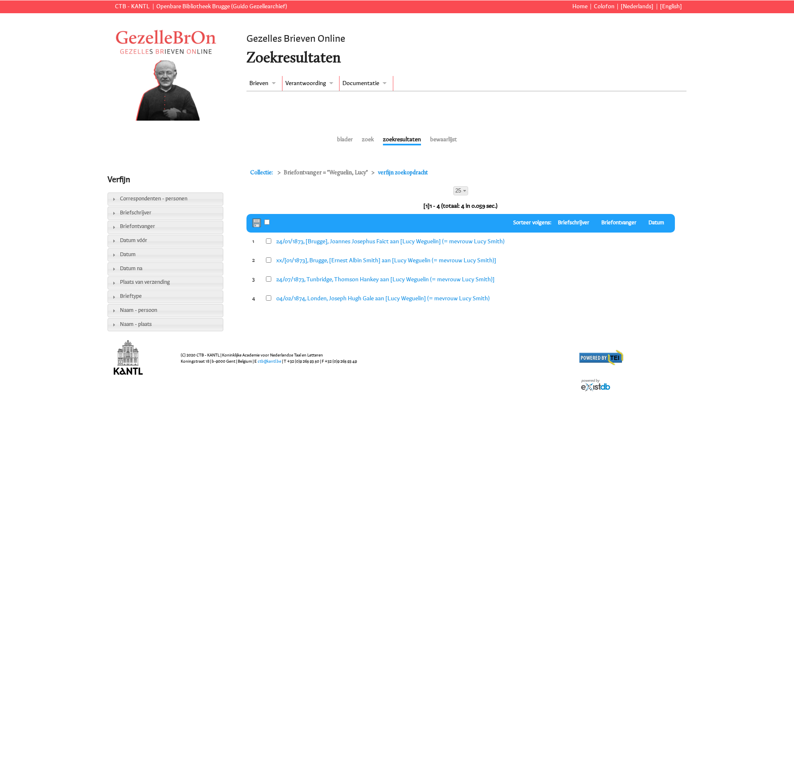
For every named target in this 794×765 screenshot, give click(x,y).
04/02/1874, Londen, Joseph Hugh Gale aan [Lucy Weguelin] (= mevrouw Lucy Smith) (383, 299)
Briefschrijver (135, 213)
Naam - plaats (136, 324)
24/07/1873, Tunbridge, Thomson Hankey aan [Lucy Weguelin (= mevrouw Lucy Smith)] (385, 280)
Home (580, 7)
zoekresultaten (402, 140)
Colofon (604, 7)
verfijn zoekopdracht (403, 173)
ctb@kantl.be (269, 361)
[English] (671, 7)
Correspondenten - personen (153, 199)
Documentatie (360, 83)
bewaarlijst (443, 140)
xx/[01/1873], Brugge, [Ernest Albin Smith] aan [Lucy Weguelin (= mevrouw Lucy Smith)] (386, 261)
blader (345, 140)
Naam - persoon (138, 310)
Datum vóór (133, 240)
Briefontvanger (137, 226)
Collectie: (262, 173)
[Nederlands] (637, 7)
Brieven (258, 83)
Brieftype (131, 296)
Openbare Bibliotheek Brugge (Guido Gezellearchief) (221, 7)
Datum (128, 254)
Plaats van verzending (145, 282)
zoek (368, 140)
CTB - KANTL (132, 7)
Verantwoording (305, 83)
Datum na (131, 268)
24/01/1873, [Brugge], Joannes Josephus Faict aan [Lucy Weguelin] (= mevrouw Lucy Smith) (390, 242)
